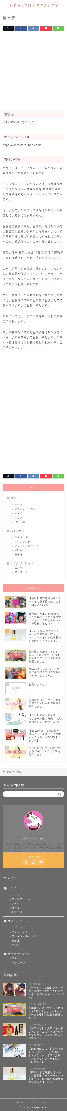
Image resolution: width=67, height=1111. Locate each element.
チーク (18, 504)
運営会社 (20, 1102)
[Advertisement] (33, 72)
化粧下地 (19, 522)
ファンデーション (25, 509)
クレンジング (22, 541)
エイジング (21, 537)
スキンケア (17, 530)
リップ (18, 517)
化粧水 (18, 550)
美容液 (18, 554)
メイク (18, 513)
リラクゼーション (21, 563)
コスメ (14, 497)
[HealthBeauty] (33, 8)
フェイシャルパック (26, 546)
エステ (18, 567)
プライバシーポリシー (40, 1102)
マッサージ (21, 572)
